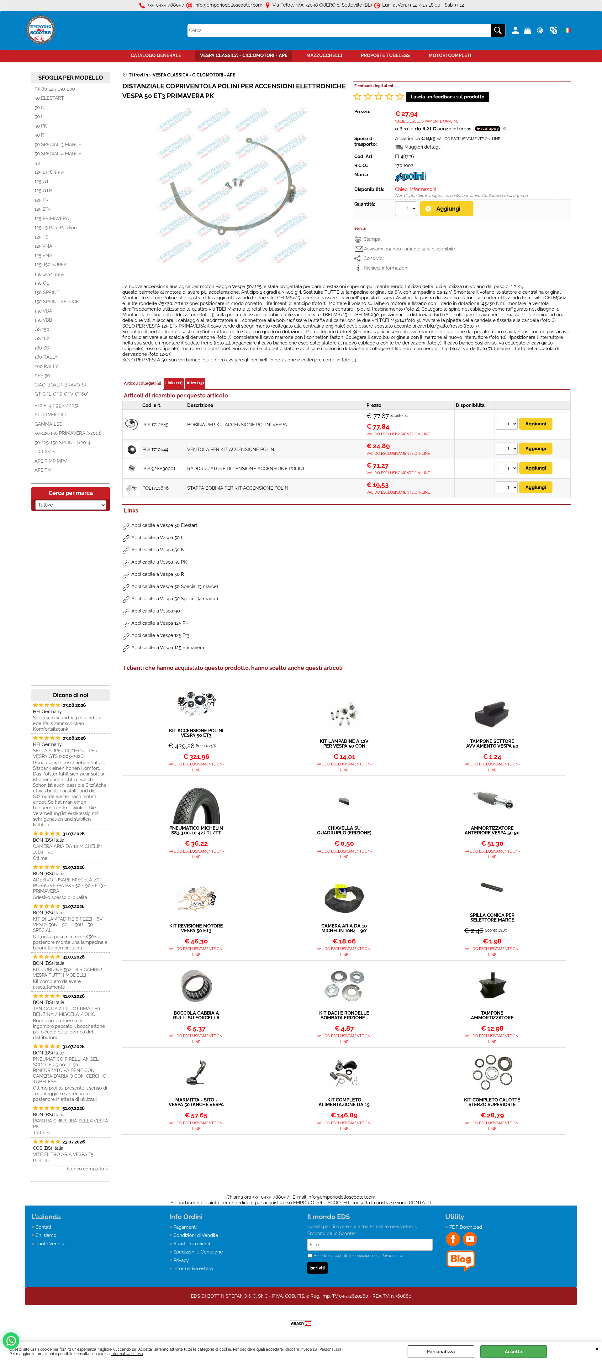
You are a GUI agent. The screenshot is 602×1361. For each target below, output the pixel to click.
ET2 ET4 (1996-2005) (56, 405)
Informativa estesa (127, 1354)
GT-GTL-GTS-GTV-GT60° (61, 394)
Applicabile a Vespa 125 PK (159, 623)
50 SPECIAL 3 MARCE (57, 144)
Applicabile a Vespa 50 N (158, 550)
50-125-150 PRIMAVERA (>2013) (67, 433)
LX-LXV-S (44, 452)
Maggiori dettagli (422, 147)
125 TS (41, 237)
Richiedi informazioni (386, 268)
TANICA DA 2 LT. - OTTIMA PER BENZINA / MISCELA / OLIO (66, 1011)
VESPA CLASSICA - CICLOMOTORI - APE (244, 55)
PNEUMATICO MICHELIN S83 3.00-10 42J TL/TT (196, 830)
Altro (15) (195, 383)
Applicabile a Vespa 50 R (157, 574)
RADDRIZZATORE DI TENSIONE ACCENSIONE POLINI (245, 468)
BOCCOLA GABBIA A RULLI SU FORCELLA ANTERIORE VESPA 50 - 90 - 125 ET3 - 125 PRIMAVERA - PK (196, 1015)
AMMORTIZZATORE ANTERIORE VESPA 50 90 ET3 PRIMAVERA (492, 830)
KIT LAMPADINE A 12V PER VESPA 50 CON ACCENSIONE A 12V (344, 744)
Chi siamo (45, 1235)
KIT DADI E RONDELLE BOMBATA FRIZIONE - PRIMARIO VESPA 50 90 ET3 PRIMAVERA (344, 1015)
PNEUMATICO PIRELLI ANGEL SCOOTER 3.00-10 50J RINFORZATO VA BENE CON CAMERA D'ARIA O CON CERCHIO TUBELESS (69, 1070)
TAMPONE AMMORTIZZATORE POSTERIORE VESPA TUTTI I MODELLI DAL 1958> (492, 1015)
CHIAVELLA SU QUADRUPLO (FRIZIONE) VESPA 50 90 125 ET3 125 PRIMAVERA (344, 830)
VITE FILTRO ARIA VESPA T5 (63, 1154)
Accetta (513, 1351)
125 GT (41, 181)
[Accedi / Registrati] (516, 30)
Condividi (373, 258)
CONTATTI (420, 1203)
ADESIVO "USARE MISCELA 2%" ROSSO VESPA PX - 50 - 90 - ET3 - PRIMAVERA (69, 885)
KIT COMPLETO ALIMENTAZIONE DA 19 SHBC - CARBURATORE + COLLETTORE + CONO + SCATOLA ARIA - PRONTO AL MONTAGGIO (344, 1102)
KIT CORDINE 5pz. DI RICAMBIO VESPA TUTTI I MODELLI (67, 972)
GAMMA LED (48, 424)
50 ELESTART (49, 98)
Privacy (181, 1260)
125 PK (41, 200)
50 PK (40, 126)
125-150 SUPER (50, 264)
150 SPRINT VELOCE (56, 301)
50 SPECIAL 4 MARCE (57, 153)
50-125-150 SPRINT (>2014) (63, 442)
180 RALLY (46, 357)
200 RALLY (46, 366)
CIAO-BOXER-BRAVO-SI (60, 385)
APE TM (42, 470)
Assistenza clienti (191, 1244)
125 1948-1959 (49, 172)
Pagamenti (185, 1227)
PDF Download (465, 1227)
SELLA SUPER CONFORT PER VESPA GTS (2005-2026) (65, 753)
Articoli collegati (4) (142, 383)
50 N (39, 107)
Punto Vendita (50, 1244)
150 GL (41, 283)
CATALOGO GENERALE (156, 55)
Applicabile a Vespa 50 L (157, 537)
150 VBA (43, 311)
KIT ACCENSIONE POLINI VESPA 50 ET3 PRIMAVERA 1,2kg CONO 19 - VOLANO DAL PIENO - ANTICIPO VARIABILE (196, 733)
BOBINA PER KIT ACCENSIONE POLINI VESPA (237, 425)
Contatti (43, 1227)
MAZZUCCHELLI (324, 55)
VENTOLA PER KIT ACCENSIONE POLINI (231, 449)
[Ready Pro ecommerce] (301, 1323)
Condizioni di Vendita (195, 1235)
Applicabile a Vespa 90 (155, 611)
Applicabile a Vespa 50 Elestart (164, 525)
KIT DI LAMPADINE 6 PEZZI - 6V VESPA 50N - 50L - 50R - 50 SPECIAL (67, 924)
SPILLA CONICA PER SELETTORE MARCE (492, 917)
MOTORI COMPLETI (450, 55)
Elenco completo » (87, 1169)
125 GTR (43, 190)
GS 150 (41, 329)
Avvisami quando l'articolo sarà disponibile (409, 249)
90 (37, 163)
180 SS (41, 348)
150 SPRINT (47, 292)
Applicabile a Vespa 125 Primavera (167, 647)
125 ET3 (42, 209)
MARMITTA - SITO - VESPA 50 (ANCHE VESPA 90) (196, 1102)
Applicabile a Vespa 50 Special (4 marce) (174, 599)
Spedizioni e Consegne (198, 1252)
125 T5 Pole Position (55, 227)
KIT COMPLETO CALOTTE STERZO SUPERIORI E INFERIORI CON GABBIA (492, 1102)
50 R (39, 135)
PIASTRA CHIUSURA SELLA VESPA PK (70, 1123)
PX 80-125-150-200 (54, 89)
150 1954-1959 (49, 274)
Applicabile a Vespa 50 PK (159, 562)
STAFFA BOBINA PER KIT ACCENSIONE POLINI (238, 488)
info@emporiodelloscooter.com (342, 1197)
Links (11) (173, 383)
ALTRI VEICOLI (50, 415)
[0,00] (528, 30)
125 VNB (43, 255)
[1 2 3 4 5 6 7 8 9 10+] (407, 209)
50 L (39, 116)
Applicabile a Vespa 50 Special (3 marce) (174, 586)
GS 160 (42, 338)
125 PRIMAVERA (51, 218)
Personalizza (441, 1351)
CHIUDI (597, 1348)
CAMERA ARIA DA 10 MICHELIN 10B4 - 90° (67, 849)
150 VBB (43, 320)
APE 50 (42, 375)
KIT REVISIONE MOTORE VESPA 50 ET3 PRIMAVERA (196, 928)
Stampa (372, 239)
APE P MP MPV (50, 461)
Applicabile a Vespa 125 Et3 (160, 635)
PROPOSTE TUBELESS (385, 55)
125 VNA (43, 246)
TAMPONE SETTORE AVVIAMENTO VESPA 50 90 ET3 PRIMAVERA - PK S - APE (492, 744)
